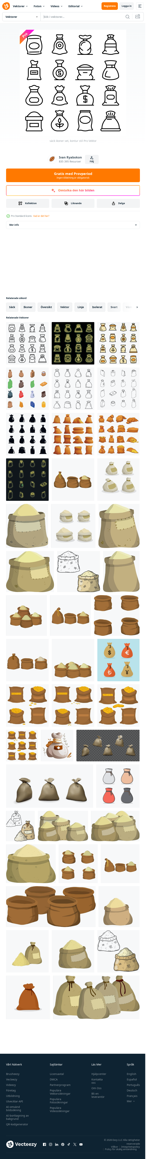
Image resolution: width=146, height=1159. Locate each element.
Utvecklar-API (14, 1101)
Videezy (11, 1085)
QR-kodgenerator (17, 1124)
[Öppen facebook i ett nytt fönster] (44, 1144)
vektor (64, 307)
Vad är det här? (41, 216)
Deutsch (129, 1090)
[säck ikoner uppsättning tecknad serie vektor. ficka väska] (118, 434)
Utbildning (13, 1096)
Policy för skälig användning (118, 1149)
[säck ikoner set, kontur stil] (27, 343)
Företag (11, 1090)
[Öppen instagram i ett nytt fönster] (50, 1144)
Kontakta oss (95, 1081)
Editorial (73, 6)
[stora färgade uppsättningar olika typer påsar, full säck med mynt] (27, 705)
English (128, 1074)
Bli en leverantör (96, 1095)
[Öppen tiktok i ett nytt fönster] (68, 1144)
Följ (92, 161)
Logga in (127, 6)
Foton (37, 6)
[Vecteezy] (6, 6)
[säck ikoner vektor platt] (118, 343)
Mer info (14, 224)
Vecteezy (11, 1079)
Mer (126, 1101)
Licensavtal (56, 1074)
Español (129, 1079)
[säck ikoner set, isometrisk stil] (27, 389)
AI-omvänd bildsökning (13, 1108)
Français (129, 1096)
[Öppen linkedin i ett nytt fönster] (56, 1144)
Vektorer (19, 6)
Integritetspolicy (127, 1146)
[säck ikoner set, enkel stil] (27, 434)
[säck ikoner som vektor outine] (118, 389)
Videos (55, 6)
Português (130, 1085)
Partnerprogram (59, 1085)
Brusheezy (12, 1074)
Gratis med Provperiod (73, 175)
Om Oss (95, 1088)
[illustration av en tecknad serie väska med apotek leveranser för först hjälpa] (57, 745)
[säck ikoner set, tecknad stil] (73, 434)
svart (114, 307)
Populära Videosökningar (59, 1109)
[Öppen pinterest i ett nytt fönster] (62, 1144)
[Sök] (127, 16)
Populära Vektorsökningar (59, 1092)
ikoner (28, 307)
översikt (46, 307)
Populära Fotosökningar (58, 1100)
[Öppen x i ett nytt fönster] (74, 1144)
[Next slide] (131, 307)
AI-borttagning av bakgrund (17, 1117)
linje (81, 307)
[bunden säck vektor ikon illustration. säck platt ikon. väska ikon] (118, 786)
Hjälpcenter (97, 1074)
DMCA (53, 1079)
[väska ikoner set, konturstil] (73, 389)
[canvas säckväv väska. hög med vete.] (118, 951)
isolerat (97, 307)
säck (12, 307)
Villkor (111, 1146)
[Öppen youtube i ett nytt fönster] (81, 1144)
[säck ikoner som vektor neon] (73, 343)
